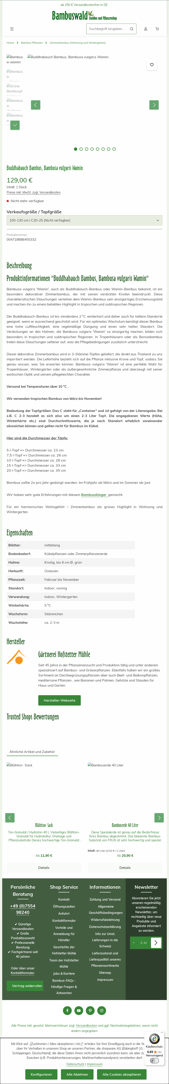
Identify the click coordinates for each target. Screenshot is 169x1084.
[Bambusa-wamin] (95, 105)
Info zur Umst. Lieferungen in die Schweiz (105, 940)
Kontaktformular (22, 973)
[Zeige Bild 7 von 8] (108, 149)
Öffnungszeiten (64, 907)
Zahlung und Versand (105, 899)
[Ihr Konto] (145, 29)
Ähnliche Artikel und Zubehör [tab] (32, 752)
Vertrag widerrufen (27, 986)
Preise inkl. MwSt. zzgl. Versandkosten (34, 192)
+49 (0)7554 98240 (22, 909)
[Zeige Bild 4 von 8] (92, 149)
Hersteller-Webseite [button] (59, 700)
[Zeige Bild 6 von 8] (103, 149)
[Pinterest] (90, 1010)
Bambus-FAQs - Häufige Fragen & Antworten (64, 987)
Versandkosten (86, 1026)
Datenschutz (75, 1064)
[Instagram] (101, 1010)
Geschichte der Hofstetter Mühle (64, 950)
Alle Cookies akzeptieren (122, 1074)
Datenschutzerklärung (105, 927)
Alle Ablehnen (77, 1074)
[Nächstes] (154, 105)
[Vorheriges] (35, 105)
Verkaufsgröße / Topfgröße (34, 211)
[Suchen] (131, 29)
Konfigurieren (41, 1074)
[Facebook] (67, 1010)
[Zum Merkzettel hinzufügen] (152, 65)
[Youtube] (78, 1010)
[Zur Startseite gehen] (84, 16)
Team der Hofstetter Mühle (64, 963)
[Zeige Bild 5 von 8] (97, 149)
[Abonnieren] (156, 943)
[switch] (154, 1060)
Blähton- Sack (44, 825)
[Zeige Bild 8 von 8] (114, 149)
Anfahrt (64, 914)
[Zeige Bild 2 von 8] (81, 149)
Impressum (105, 980)
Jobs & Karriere (64, 974)
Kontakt (64, 899)
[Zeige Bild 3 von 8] (86, 149)
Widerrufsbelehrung (105, 920)
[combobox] (106, 29)
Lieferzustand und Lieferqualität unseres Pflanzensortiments (105, 959)
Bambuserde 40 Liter (125, 825)
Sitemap (105, 973)
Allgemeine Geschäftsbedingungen (106, 910)
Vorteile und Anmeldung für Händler (64, 934)
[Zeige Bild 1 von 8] (75, 149)
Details (44, 868)
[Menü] (12, 29)
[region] (84, 105)
